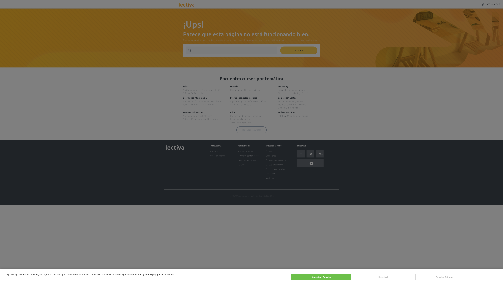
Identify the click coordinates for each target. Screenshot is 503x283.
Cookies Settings (444, 277)
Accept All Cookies (321, 277)
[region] (251, 276)
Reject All (383, 277)
